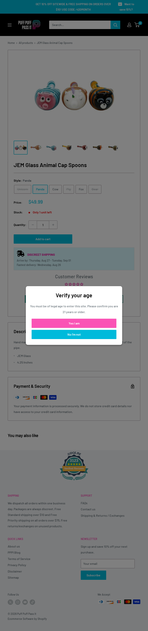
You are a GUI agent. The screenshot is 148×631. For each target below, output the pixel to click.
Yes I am (74, 323)
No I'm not (74, 334)
